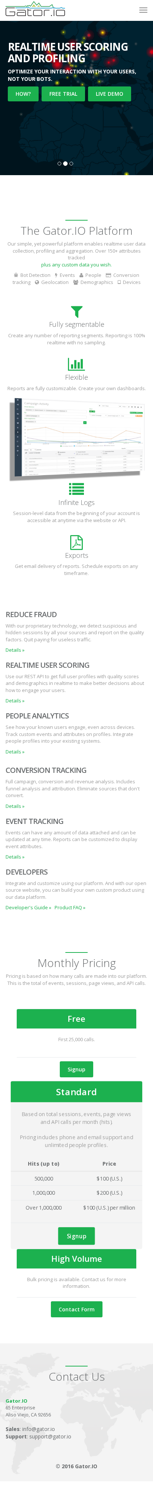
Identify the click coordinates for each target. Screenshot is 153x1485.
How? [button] (23, 93)
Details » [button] (15, 650)
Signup (76, 1069)
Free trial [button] (63, 93)
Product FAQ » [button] (70, 907)
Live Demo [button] (109, 93)
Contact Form (77, 1309)
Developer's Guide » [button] (28, 907)
